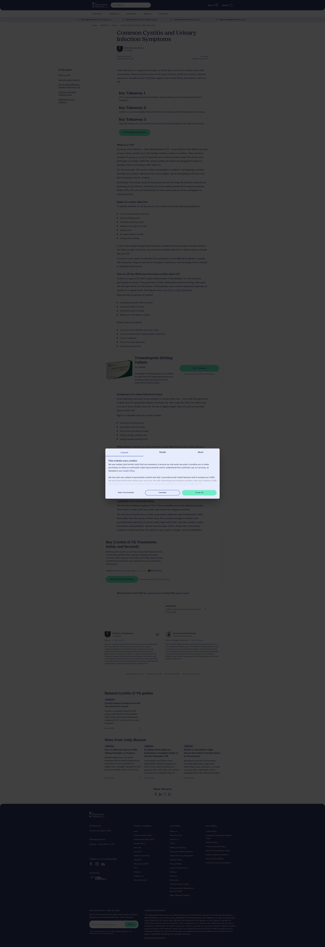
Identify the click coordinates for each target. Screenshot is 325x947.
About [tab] (200, 452)
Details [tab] (162, 452)
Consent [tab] (124, 452)
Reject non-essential (126, 492)
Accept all (199, 492)
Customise (162, 492)
